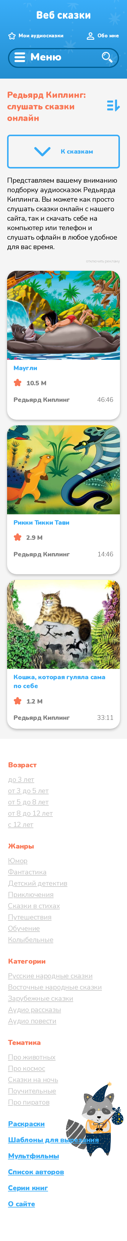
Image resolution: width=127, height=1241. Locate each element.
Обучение (24, 928)
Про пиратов (28, 1102)
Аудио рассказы (34, 1009)
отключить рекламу (103, 261)
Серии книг (28, 1188)
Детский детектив (37, 883)
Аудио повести (32, 1021)
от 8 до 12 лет (30, 813)
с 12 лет (20, 824)
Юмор (17, 860)
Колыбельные (30, 939)
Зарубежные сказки (40, 998)
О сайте (21, 1204)
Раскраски (26, 1124)
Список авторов (36, 1172)
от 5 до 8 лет (28, 802)
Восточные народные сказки (55, 987)
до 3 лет (21, 779)
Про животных (32, 1057)
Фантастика (27, 872)
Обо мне (108, 35)
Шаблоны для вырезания (53, 1140)
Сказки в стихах (34, 906)
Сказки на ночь (33, 1079)
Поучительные (32, 1091)
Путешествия (29, 917)
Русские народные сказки (50, 976)
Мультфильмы (33, 1156)
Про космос (26, 1068)
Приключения (30, 894)
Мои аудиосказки (41, 35)
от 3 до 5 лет (28, 790)
